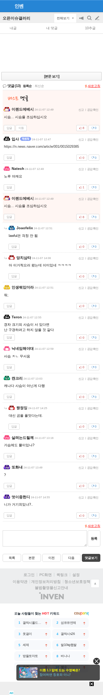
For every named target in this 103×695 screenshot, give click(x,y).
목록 (12, 558)
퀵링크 (62, 575)
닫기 (96, 661)
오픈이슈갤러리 (16, 18)
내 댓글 (52, 28)
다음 (71, 558)
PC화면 (45, 575)
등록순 (27, 86)
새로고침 (94, 86)
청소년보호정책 (77, 581)
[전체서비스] (96, 5)
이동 (21, 128)
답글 (9, 128)
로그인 (29, 575)
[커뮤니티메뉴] (5, 6)
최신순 (39, 86)
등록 (94, 538)
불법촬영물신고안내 (51, 588)
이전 (51, 558)
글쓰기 (97, 18)
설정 (76, 575)
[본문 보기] (51, 76)
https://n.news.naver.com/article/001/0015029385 (41, 146)
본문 (32, 558)
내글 (13, 28)
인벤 (19, 6)
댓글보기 (91, 558)
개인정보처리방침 (46, 581)
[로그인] (87, 5)
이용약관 (20, 581)
